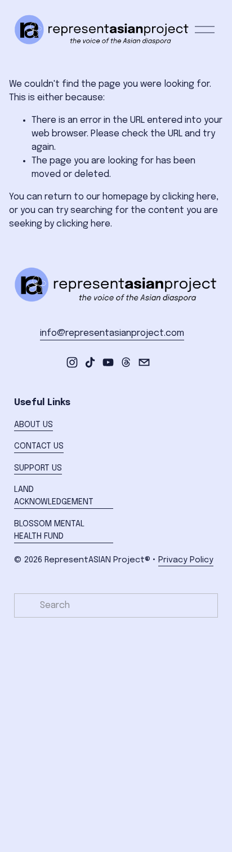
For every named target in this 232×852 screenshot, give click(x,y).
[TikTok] (90, 362)
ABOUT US (33, 424)
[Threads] (126, 362)
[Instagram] (72, 362)
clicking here (189, 197)
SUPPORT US (38, 468)
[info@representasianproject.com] (144, 362)
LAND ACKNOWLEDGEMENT (53, 496)
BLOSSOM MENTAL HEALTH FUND (49, 530)
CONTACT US (39, 446)
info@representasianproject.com (112, 333)
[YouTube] (108, 362)
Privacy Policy (185, 560)
